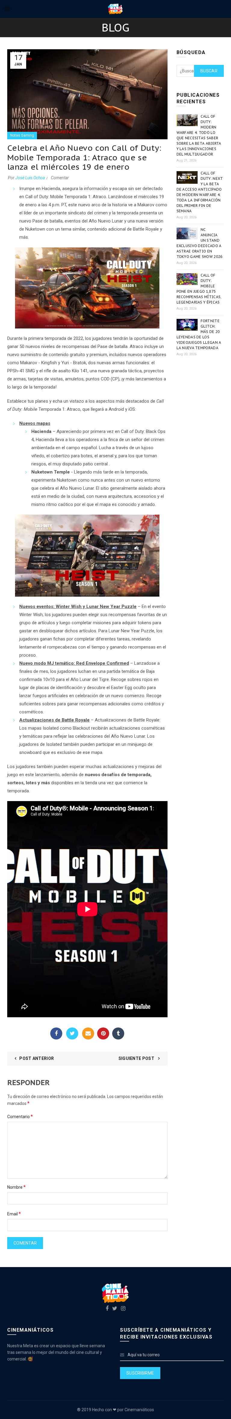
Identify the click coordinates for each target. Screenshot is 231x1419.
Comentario (20, 1116)
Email (88, 1033)
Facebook (56, 1033)
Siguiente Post (137, 1058)
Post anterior (36, 1058)
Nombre (16, 1187)
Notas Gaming (22, 135)
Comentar (60, 177)
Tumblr (118, 1033)
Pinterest (103, 1033)
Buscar (208, 70)
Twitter (72, 1033)
